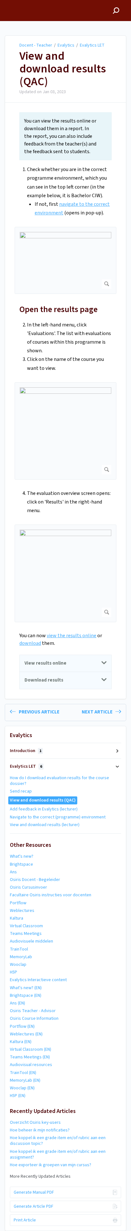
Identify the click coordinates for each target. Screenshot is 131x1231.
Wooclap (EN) (22, 1088)
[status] (65, 136)
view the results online (71, 635)
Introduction (25, 751)
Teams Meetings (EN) (30, 1057)
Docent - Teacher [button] (24, 3)
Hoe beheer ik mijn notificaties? (40, 1130)
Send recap (21, 791)
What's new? (21, 856)
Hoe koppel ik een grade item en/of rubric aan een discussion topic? (58, 1141)
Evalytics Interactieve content (38, 980)
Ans (13, 872)
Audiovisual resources (31, 1065)
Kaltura (16, 918)
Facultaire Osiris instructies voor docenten (50, 895)
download (30, 643)
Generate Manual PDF (34, 1192)
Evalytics (66, 45)
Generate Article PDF (33, 1206)
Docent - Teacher (35, 45)
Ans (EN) (17, 1003)
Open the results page (58, 309)
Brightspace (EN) (25, 995)
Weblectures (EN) (26, 1034)
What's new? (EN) (26, 988)
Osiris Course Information (34, 1018)
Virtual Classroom (26, 926)
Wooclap (18, 964)
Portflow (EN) (22, 1026)
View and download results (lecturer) (44, 825)
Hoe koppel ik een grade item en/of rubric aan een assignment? (58, 1154)
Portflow (18, 903)
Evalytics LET (92, 45)
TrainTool (19, 949)
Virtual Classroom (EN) (30, 1049)
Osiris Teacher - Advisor (33, 1011)
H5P (13, 972)
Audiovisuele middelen (31, 941)
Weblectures (22, 910)
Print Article (25, 1220)
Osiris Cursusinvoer (28, 887)
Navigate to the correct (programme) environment (58, 817)
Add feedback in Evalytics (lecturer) (44, 809)
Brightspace (21, 864)
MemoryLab (21, 957)
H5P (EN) (17, 1096)
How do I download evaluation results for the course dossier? (59, 781)
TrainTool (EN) (23, 1073)
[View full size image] (65, 260)
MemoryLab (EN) (25, 1080)
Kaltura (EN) (20, 1042)
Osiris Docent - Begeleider (35, 880)
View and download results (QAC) (62, 69)
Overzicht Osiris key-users (35, 1122)
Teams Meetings (26, 933)
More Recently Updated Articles (40, 1176)
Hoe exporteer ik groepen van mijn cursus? (50, 1165)
